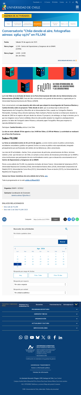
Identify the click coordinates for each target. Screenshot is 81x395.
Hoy (20, 275)
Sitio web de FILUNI (11, 207)
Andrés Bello (23, 381)
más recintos (63, 381)
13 (40, 259)
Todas (8, 24)
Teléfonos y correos (37, 384)
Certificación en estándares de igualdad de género (41, 359)
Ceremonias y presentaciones (27, 23)
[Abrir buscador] (77, 2)
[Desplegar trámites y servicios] (76, 304)
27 (40, 264)
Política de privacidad (52, 389)
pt (73, 2)
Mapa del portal (49, 384)
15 (56, 259)
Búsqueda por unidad (21, 289)
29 (56, 264)
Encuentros (37, 24)
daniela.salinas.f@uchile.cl (20, 195)
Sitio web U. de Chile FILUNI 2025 (16, 209)
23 (63, 261)
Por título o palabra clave (22, 233)
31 (17, 266)
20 (40, 261)
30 (63, 264)
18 (25, 261)
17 (17, 261)
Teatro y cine (64, 24)
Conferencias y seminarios (17, 23)
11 (25, 259)
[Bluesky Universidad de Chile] (37, 337)
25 (25, 264)
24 (17, 264)
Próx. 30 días (58, 275)
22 (56, 261)
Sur (58, 381)
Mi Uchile (55, 2)
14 (48, 259)
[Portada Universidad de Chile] (21, 5)
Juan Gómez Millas (50, 381)
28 (48, 264)
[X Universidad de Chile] (43, 337)
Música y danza (55, 23)
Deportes (73, 24)
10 (17, 259)
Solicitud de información (40, 372)
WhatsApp (77, 219)
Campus (16, 381)
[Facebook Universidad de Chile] (54, 337)
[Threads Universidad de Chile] (49, 337)
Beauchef (30, 381)
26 (33, 264)
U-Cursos (47, 2)
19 (33, 261)
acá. (46, 176)
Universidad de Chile (32, 389)
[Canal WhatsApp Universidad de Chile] (20, 337)
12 (33, 259)
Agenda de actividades (16, 16)
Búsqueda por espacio (21, 281)
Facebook (69, 219)
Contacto (57, 384)
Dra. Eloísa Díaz (39, 381)
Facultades (36, 2)
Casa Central (57, 378)
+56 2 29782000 (25, 384)
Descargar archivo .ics (66, 60)
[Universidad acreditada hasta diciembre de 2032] (41, 350)
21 (48, 261)
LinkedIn (73, 219)
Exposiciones (46, 24)
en (66, 2)
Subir (4, 219)
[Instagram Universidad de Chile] (26, 337)
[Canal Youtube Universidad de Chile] (32, 337)
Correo (62, 2)
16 (63, 259)
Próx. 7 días (38, 275)
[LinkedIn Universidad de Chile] (60, 337)
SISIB (23, 389)
